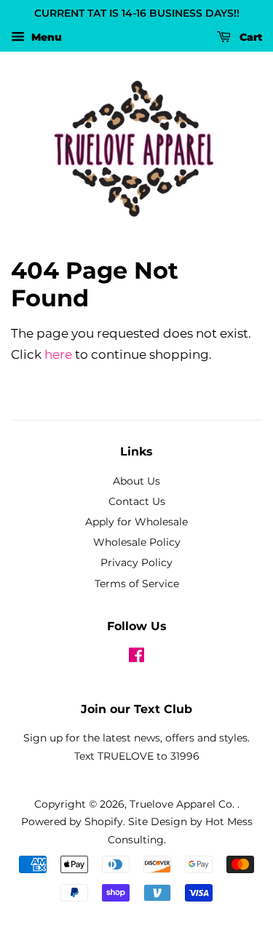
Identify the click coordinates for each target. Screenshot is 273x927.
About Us (136, 481)
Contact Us (136, 501)
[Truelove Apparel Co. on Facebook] (136, 657)
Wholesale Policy (137, 542)
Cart (249, 37)
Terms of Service (137, 583)
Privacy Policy (136, 562)
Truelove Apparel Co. (183, 804)
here (58, 354)
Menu (45, 37)
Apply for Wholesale (136, 521)
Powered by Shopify (72, 821)
